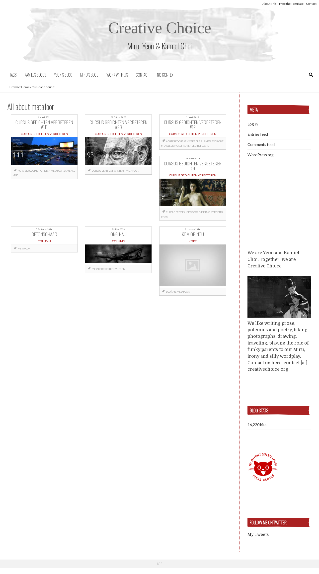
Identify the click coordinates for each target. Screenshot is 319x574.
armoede (189, 141)
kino (39, 170)
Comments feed (261, 144)
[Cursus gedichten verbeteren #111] (44, 152)
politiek (110, 268)
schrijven (184, 145)
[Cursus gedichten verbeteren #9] (193, 193)
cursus (96, 170)
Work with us (117, 75)
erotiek (180, 212)
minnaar (205, 212)
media (46, 170)
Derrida (106, 170)
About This (269, 3)
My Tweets (258, 534)
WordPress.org (260, 154)
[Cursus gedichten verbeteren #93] (118, 152)
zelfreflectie (200, 145)
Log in (252, 123)
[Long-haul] (118, 254)
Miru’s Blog (89, 75)
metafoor (57, 170)
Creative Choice (159, 28)
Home (25, 87)
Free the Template (291, 3)
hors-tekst (118, 170)
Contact (311, 3)
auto (21, 170)
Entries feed (257, 134)
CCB (159, 563)
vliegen (120, 268)
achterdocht (174, 141)
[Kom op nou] (193, 266)
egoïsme (171, 291)
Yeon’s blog (63, 75)
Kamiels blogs (35, 75)
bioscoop (30, 170)
